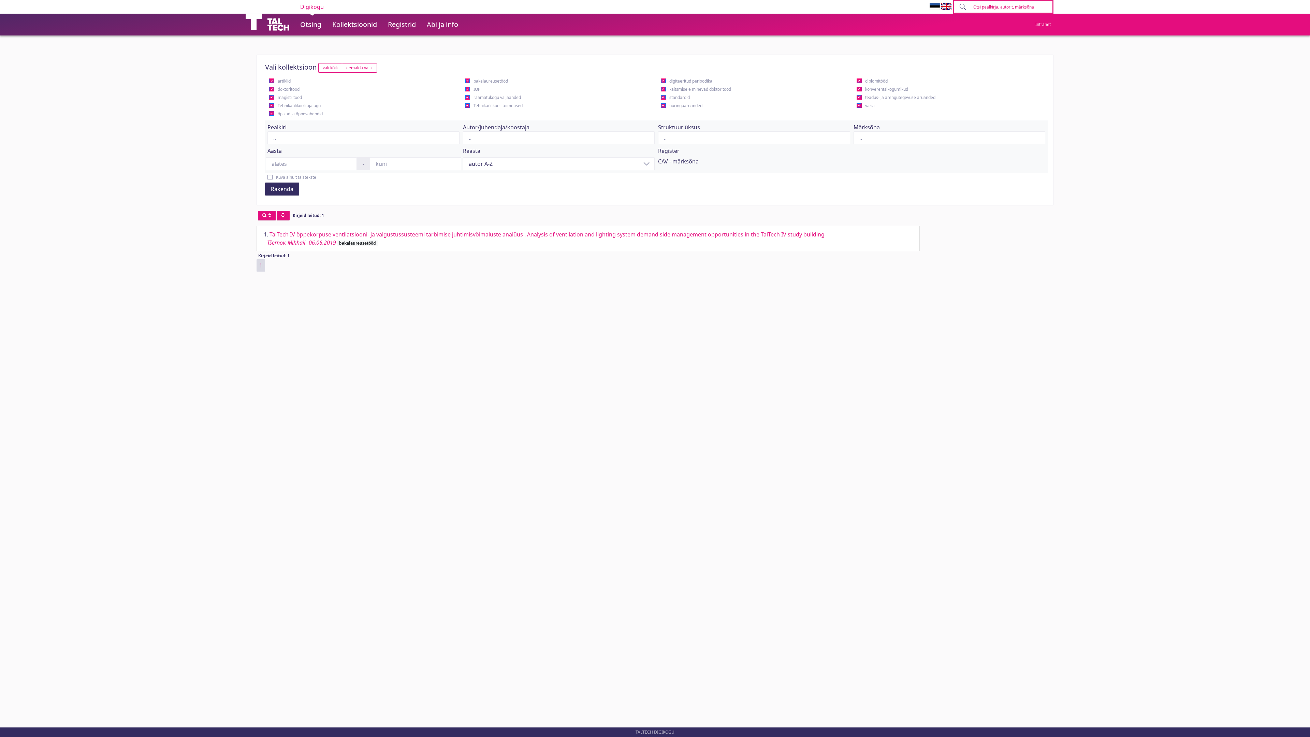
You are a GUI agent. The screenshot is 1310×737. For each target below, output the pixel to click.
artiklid (284, 81)
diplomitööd (876, 81)
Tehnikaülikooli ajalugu (299, 106)
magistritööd (290, 97)
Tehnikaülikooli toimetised (498, 106)
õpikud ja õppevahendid (300, 114)
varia (870, 106)
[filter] (267, 215)
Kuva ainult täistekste (296, 177)
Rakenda (282, 189)
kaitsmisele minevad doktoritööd (700, 89)
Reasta (471, 151)
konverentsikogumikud (886, 89)
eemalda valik (359, 68)
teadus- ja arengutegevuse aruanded (900, 97)
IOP (477, 89)
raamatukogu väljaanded (497, 97)
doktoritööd (289, 89)
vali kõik (330, 68)
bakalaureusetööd (491, 81)
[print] (283, 215)
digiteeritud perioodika (690, 81)
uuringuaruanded (685, 106)
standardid (679, 97)
